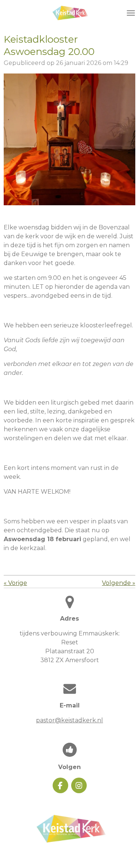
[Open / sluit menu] (131, 13)
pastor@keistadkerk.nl (69, 720)
